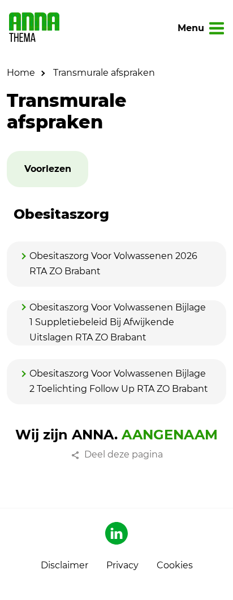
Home (21, 72)
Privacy (122, 565)
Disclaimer (64, 565)
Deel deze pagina (123, 454)
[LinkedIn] (116, 533)
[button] (47, 169)
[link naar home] (34, 28)
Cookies (175, 565)
